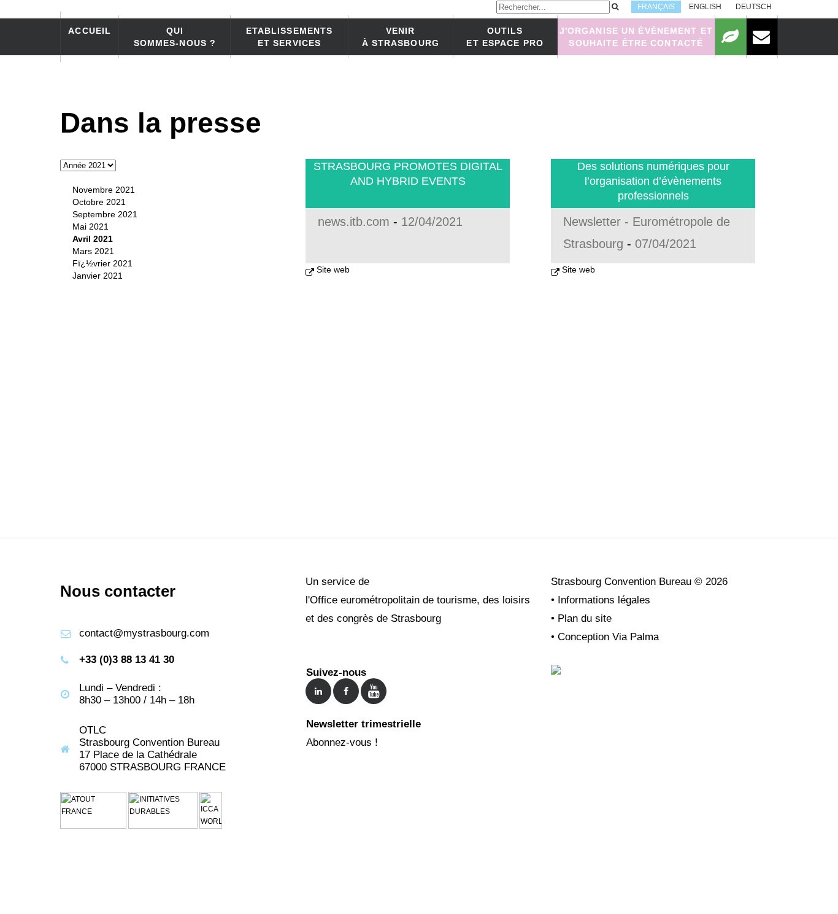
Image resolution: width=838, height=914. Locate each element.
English (705, 6)
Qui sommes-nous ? (175, 37)
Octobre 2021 (99, 202)
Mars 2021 (93, 251)
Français (656, 6)
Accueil (89, 31)
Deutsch (754, 6)
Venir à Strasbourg (400, 37)
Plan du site (585, 618)
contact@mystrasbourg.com (144, 633)
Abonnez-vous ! (342, 742)
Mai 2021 (90, 226)
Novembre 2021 (103, 190)
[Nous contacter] (762, 37)
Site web (333, 269)
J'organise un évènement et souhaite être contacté (636, 37)
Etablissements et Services (289, 37)
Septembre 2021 (104, 214)
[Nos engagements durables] (730, 37)
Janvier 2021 (97, 276)
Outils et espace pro (505, 37)
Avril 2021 (92, 239)
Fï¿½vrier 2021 (102, 263)
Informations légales (604, 600)
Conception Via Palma (608, 637)
